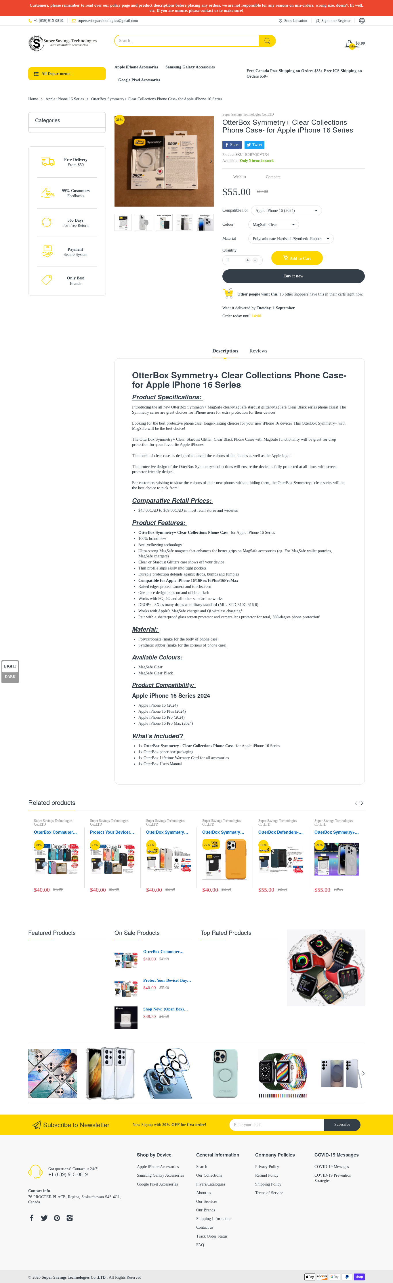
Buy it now (293, 276)
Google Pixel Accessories (157, 1184)
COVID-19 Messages (331, 1167)
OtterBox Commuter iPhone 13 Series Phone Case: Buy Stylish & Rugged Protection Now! (53, 832)
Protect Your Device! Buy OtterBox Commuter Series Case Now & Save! (112, 832)
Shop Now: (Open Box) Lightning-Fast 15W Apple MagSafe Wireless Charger (166, 1009)
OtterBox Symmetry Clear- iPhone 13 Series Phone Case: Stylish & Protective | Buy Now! (166, 832)
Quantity (229, 250)
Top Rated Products (226, 932)
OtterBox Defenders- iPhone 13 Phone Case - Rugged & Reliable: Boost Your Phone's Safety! (280, 832)
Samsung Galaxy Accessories (160, 1175)
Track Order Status (211, 1236)
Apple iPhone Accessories (158, 1167)
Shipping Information (214, 1219)
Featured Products (52, 932)
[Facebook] (31, 1219)
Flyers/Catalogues (210, 1184)
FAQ (200, 1245)
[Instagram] (69, 1219)
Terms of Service (269, 1193)
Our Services (206, 1201)
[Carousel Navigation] (359, 803)
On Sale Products (137, 932)
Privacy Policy (267, 1167)
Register (343, 20)
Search (201, 1167)
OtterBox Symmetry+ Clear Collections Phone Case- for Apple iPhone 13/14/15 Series (336, 832)
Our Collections (209, 1175)
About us (203, 1193)
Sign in (327, 20)
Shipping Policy (268, 1184)
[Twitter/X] (44, 1219)
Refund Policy (266, 1175)
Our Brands (205, 1210)
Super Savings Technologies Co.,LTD (248, 114)
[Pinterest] (57, 1219)
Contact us (204, 1227)
